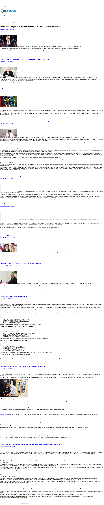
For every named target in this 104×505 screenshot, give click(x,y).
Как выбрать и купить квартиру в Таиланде (13, 296)
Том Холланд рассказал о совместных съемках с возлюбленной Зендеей (21, 235)
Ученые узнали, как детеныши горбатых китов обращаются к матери (21, 176)
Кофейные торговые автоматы (6, 414)
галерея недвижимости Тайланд (47, 342)
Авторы (4, 3)
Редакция (4, 5)
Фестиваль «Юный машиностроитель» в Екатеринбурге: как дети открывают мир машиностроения (30, 444)
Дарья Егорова (3, 29)
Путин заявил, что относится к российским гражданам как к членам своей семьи (24, 59)
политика (2, 56)
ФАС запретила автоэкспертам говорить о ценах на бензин (17, 88)
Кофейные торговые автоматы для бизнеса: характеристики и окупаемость (22, 366)
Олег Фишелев (3, 488)
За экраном (13, 237)
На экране (6, 23)
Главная (4, 2)
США (5, 56)
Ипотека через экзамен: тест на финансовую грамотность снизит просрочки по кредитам (26, 121)
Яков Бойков (2, 123)
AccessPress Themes (24, 503)
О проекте (4, 6)
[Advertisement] (52, 32)
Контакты (4, 4)
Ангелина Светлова (4, 298)
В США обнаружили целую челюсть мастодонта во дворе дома (18, 203)
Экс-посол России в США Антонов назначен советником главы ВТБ (20, 263)
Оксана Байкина (3, 178)
